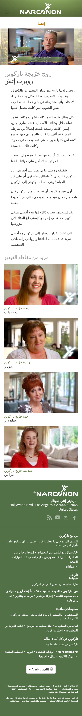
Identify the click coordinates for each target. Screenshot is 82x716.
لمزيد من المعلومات (66, 626)
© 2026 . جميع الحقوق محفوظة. (53, 685)
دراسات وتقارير (24, 596)
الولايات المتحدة (45, 652)
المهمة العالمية (51, 591)
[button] (41, 671)
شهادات (69, 566)
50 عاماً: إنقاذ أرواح (28, 591)
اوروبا (29, 652)
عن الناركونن (70, 591)
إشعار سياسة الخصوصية (47, 688)
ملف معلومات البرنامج (39, 626)
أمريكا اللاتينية (66, 656)
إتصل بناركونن (54, 630)
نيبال (52, 656)
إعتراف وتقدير (44, 596)
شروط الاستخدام (70, 688)
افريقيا (43, 656)
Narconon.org (68, 652)
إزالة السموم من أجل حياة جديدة (44, 557)
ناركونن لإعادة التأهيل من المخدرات (57, 552)
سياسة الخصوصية (16, 685)
